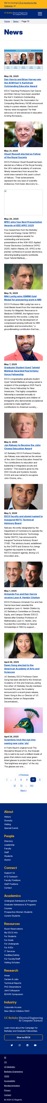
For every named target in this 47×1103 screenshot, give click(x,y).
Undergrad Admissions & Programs (20, 900)
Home (7, 21)
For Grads (8, 940)
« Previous (24, 774)
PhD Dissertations (12, 987)
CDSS (6, 1076)
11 (40, 779)
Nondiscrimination (12, 1086)
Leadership (9, 845)
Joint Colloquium (12, 990)
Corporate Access (12, 1007)
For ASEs (8, 947)
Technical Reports (12, 983)
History (7, 816)
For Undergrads (11, 943)
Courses (8, 908)
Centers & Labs (11, 979)
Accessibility (9, 1081)
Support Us (9, 873)
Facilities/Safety (11, 955)
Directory (8, 841)
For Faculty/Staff (12, 959)
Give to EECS (23, 1037)
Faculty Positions (12, 880)
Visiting (7, 824)
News (16, 21)
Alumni (7, 860)
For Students (10, 936)
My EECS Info (11, 932)
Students (8, 856)
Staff (6, 852)
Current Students (12, 915)
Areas (7, 975)
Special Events (11, 828)
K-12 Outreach (11, 876)
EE (5, 1057)
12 (15, 785)
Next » (24, 790)
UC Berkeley (9, 1067)
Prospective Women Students (18, 912)
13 (21, 785)
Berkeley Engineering (13, 1071)
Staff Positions (11, 884)
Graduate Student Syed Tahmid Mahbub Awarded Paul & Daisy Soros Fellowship (22, 371)
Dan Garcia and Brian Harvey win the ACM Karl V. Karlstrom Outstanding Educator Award (22, 83)
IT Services (9, 951)
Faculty (7, 848)
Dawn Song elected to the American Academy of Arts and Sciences (21, 668)
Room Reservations (13, 928)
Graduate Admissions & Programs (20, 904)
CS (5, 1062)
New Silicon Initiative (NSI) (17, 1011)
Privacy (7, 1090)
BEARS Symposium (13, 994)
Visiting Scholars (12, 962)
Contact (8, 887)
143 (31, 785)
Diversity (8, 820)
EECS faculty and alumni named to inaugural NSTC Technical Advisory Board (23, 520)
